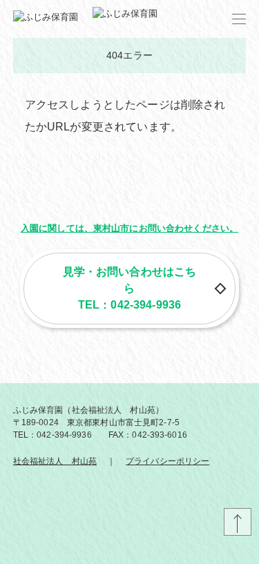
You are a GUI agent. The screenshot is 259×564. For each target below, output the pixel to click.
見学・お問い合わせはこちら (130, 280)
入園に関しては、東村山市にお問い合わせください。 (129, 228)
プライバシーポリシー (167, 461)
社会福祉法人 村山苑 (55, 461)
